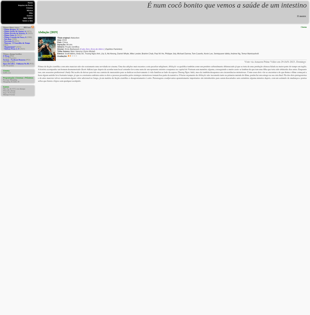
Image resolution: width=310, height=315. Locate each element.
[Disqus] (172, 122)
